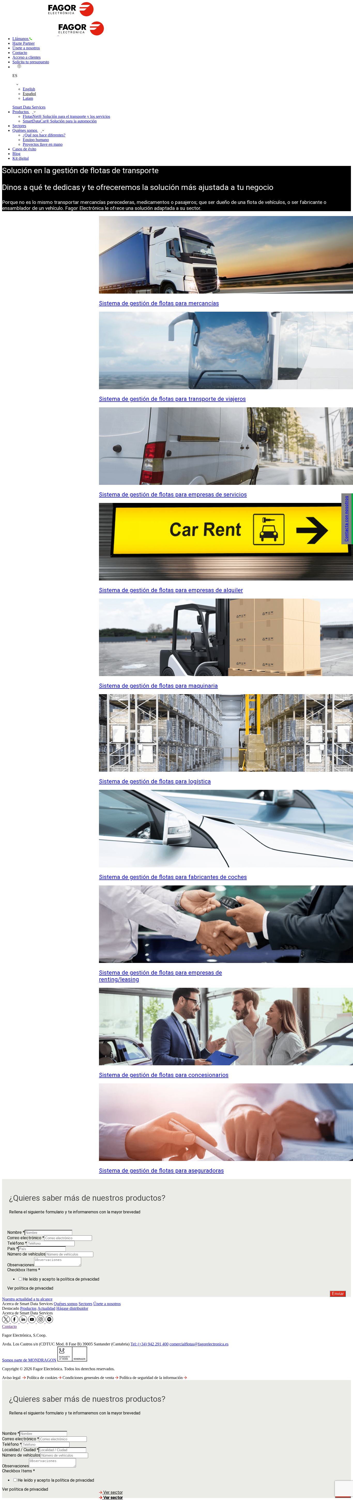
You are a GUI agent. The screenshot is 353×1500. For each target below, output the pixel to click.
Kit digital (20, 158)
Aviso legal (11, 1377)
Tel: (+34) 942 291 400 (149, 1344)
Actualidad (46, 1308)
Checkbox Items (23, 1269)
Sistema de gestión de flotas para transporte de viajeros (172, 398)
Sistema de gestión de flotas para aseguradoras (161, 1170)
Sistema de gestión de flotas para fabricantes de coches (173, 877)
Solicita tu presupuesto (30, 62)
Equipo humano (36, 139)
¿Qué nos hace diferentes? (44, 135)
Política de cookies (42, 1377)
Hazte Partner (23, 43)
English (29, 89)
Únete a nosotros (26, 48)
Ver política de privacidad (30, 1288)
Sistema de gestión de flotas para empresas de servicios (173, 494)
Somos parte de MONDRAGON (29, 1360)
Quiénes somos (25, 130)
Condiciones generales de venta (89, 1377)
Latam (28, 98)
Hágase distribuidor (72, 1308)
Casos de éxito (24, 149)
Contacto (19, 52)
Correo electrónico (25, 1237)
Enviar (338, 1293)
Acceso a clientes (26, 57)
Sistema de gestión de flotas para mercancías (159, 303)
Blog (16, 153)
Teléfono (17, 1243)
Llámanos (20, 38)
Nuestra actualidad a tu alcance (27, 1299)
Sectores (19, 126)
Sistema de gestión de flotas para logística (155, 781)
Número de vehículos (26, 1254)
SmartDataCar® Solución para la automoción (60, 121)
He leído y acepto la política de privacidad (61, 1279)
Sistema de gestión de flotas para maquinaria (158, 685)
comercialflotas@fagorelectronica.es (199, 1344)
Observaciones (20, 1264)
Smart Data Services (28, 107)
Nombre (16, 1232)
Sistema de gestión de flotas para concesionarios (163, 1075)
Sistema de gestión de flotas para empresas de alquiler (171, 590)
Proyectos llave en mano (43, 144)
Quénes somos (66, 1304)
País (12, 1248)
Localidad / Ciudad (20, 1449)
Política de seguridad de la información (151, 1377)
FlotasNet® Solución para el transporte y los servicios (66, 116)
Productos (21, 112)
